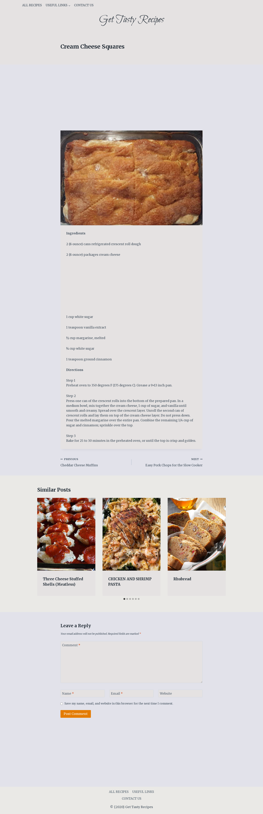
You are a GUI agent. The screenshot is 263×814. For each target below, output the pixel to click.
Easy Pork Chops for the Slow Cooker (174, 462)
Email (117, 694)
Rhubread (182, 579)
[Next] (220, 547)
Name (68, 694)
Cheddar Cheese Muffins (79, 462)
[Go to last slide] (43, 547)
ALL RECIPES (32, 5)
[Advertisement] (131, 104)
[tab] (124, 599)
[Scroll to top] (254, 808)
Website (166, 694)
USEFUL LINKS (143, 792)
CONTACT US (84, 5)
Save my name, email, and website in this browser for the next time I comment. (118, 703)
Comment (71, 645)
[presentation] (66, 534)
